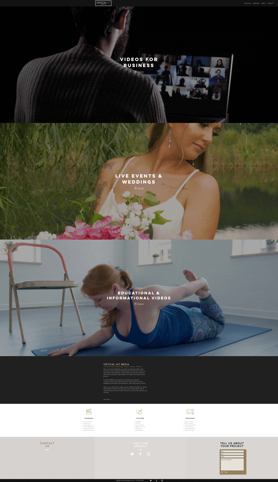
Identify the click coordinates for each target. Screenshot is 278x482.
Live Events (140, 418)
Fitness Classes (189, 421)
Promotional (89, 418)
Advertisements (88, 421)
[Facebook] (140, 454)
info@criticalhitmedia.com (47, 455)
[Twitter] (132, 454)
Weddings (138, 421)
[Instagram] (148, 454)
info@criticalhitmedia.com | (125, 480)
